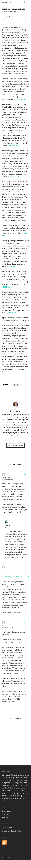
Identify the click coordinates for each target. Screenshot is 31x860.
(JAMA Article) (15, 177)
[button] (28, 2)
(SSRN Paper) (12, 313)
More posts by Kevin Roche (15, 445)
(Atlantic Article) (15, 146)
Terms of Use (6, 801)
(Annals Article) (13, 267)
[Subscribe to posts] (4, 846)
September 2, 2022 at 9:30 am (7, 572)
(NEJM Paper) (7, 287)
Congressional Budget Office (11, 831)
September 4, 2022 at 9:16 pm (7, 627)
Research (5, 818)
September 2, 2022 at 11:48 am (10, 527)
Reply (25, 474)
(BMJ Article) (21, 99)
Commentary (6, 811)
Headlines (5, 814)
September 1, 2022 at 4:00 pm (7, 479)
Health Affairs (7, 828)
